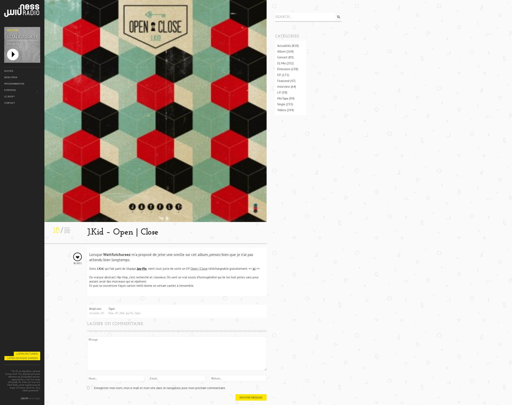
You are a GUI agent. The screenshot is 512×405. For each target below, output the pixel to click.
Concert (282, 57)
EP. (102, 313)
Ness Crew (10, 77)
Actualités (94, 313)
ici (254, 269)
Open (138, 313)
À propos (10, 90)
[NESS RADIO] (22, 11)
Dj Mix (281, 63)
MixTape (282, 98)
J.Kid (122, 313)
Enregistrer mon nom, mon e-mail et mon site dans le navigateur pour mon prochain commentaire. (160, 388)
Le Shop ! (9, 96)
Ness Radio (34, 398)
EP (117, 313)
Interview (283, 87)
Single (281, 104)
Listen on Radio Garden (22, 358)
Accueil (9, 71)
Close (111, 313)
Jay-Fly (130, 313)
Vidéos (281, 110)
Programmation (14, 83)
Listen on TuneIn (27, 353)
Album (281, 51)
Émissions (283, 69)
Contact (9, 102)
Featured (283, 81)
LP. (279, 92)
